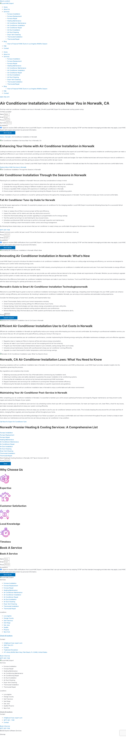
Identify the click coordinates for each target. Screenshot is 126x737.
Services (6, 12)
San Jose (7, 625)
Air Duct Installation (13, 30)
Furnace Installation (13, 14)
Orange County (9, 618)
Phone (2, 120)
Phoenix (6, 630)
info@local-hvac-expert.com (13, 643)
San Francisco (8, 620)
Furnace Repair (12, 18)
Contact (6, 48)
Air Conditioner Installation (16, 25)
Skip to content (5, 1)
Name (2, 114)
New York (7, 632)
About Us (7, 9)
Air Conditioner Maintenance (16, 23)
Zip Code (3, 123)
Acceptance (4, 125)
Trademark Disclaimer (11, 650)
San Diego (7, 623)
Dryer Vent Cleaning (14, 34)
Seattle (6, 627)
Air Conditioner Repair (14, 28)
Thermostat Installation (14, 37)
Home (6, 7)
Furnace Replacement (14, 16)
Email (2, 117)
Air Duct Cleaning (13, 32)
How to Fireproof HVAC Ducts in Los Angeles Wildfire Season (27, 44)
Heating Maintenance (14, 21)
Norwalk (8, 137)
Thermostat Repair (13, 39)
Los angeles (8, 616)
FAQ (5, 46)
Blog (5, 41)
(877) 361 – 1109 (9, 720)
